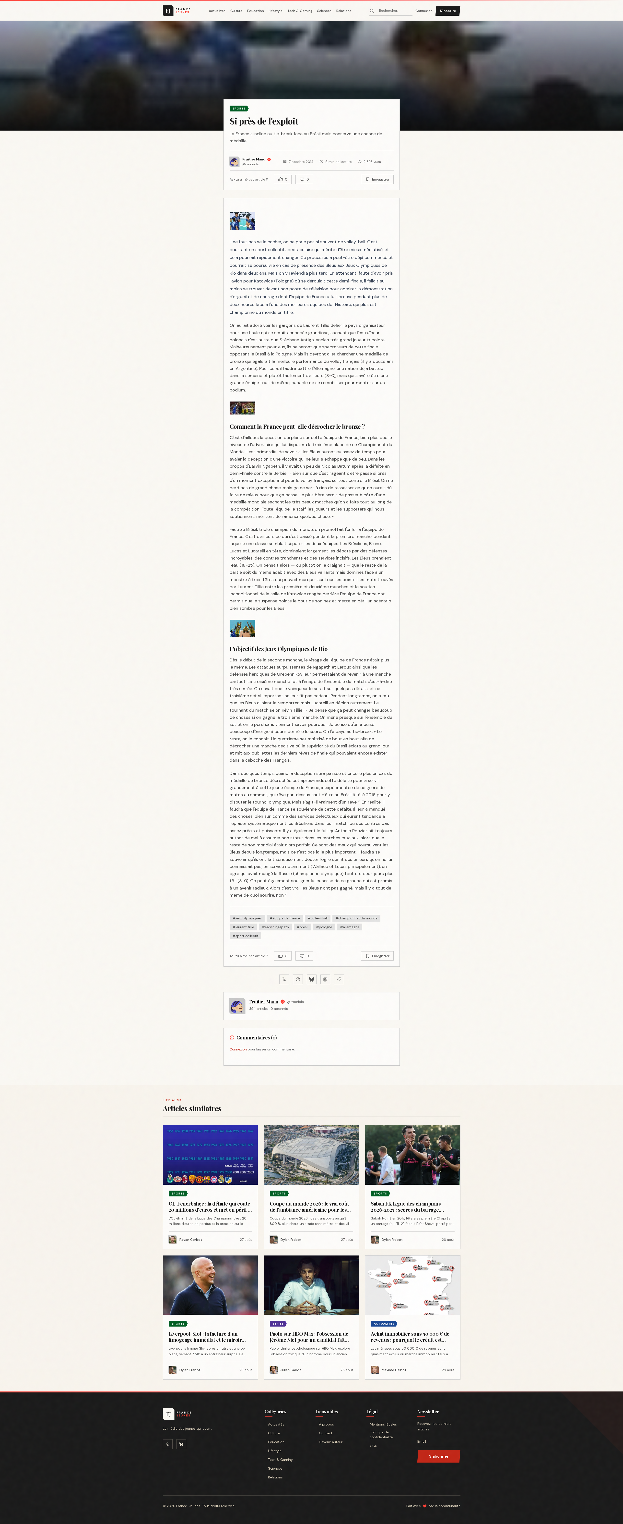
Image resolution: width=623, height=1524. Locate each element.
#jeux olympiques (247, 918)
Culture (236, 11)
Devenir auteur (330, 1442)
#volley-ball (318, 918)
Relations (343, 11)
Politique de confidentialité (381, 1434)
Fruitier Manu (263, 1002)
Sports (239, 108)
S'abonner (439, 1456)
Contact (325, 1433)
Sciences (324, 11)
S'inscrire (448, 11)
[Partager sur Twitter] (284, 979)
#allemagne (349, 927)
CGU (373, 1446)
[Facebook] (168, 1444)
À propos (326, 1424)
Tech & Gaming (299, 11)
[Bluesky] (181, 1444)
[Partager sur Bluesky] (312, 979)
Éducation (255, 11)
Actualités (217, 11)
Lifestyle (275, 11)
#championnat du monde (356, 918)
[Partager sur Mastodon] (325, 979)
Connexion (424, 11)
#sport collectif (245, 936)
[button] (311, 76)
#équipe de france (285, 918)
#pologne (324, 927)
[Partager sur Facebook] (298, 979)
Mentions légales (383, 1424)
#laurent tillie (243, 927)
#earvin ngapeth (275, 927)
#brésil (302, 927)
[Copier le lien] (339, 979)
